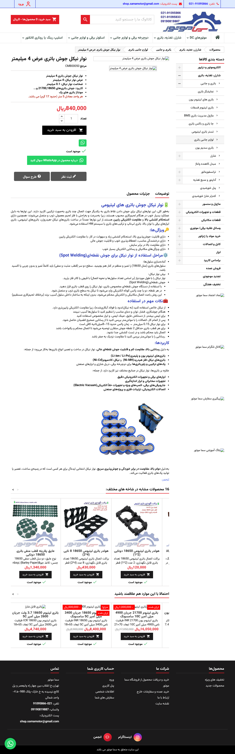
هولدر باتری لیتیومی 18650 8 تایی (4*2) (86, 553)
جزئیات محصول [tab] (138, 194)
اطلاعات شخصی (104, 691)
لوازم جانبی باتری (204, 140)
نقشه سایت (162, 703)
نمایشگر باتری (206, 91)
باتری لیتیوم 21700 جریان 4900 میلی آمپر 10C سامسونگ (136, 614)
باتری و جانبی (208, 83)
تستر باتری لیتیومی (203, 132)
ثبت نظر (67, 177)
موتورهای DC (198, 37)
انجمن (165, 479)
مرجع (83, 66)
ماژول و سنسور (211, 204)
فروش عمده (213, 268)
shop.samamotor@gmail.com (141, 4)
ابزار (218, 252)
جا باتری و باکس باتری (201, 123)
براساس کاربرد (212, 260)
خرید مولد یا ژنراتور (209, 236)
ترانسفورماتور (208, 172)
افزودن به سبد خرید (65, 130)
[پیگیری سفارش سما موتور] (200, 421)
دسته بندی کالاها (211, 59)
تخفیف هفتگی (212, 284)
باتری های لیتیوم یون (201, 99)
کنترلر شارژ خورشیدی (204, 196)
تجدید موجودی (212, 276)
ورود (111, 680)
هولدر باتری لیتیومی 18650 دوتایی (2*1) (136, 553)
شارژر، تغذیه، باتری (169, 37)
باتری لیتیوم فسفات (202, 107)
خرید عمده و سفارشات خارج (153, 691)
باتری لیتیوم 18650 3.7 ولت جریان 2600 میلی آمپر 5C (35, 614)
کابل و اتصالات (212, 244)
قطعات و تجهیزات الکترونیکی (203, 212)
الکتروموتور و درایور (209, 67)
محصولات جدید (215, 685)
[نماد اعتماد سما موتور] (200, 317)
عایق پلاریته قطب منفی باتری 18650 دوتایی (35, 553)
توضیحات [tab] (162, 194)
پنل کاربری (108, 685)
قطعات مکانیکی (211, 220)
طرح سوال (30, 177)
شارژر (213, 156)
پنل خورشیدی (208, 188)
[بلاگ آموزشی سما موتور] (200, 472)
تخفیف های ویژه (214, 680)
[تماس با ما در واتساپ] (10, 743)
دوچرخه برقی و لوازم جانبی (130, 37)
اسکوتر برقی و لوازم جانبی (88, 37)
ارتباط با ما (163, 697)
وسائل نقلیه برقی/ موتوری (205, 228)
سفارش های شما (104, 697)
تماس (54, 669)
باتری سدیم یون (204, 148)
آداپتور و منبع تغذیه (204, 180)
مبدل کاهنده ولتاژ (205, 164)
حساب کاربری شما (100, 669)
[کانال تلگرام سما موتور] (200, 369)
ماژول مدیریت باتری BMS (199, 115)
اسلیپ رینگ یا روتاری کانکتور (44, 37)
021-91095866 (198, 4)
